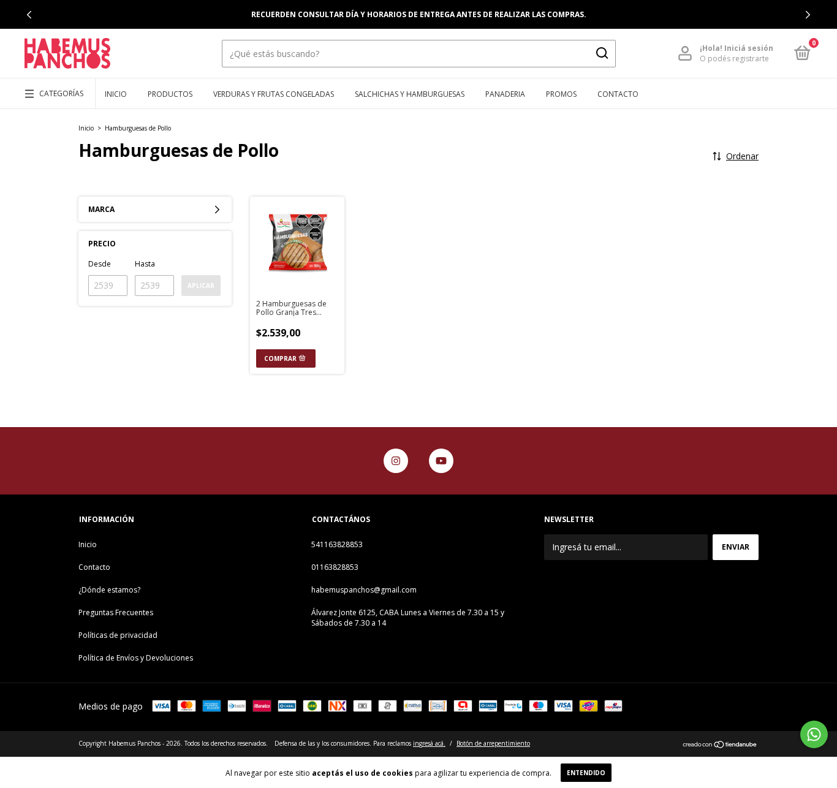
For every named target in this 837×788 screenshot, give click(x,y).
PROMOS (561, 94)
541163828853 (337, 544)
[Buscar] (601, 53)
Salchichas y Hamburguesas (409, 94)
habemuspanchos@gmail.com (364, 590)
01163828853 (334, 567)
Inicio (116, 94)
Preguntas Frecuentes (115, 612)
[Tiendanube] (720, 745)
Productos (170, 94)
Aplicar (200, 285)
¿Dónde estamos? (109, 590)
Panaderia (505, 94)
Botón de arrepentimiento (493, 743)
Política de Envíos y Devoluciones (135, 658)
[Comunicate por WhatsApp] (814, 734)
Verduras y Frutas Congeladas (273, 94)
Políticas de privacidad (117, 635)
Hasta (145, 264)
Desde (99, 264)
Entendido (586, 772)
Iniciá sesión (748, 48)
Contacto (617, 94)
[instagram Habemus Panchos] (396, 461)
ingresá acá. (429, 743)
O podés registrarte (734, 58)
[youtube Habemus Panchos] (441, 461)
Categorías (61, 93)
